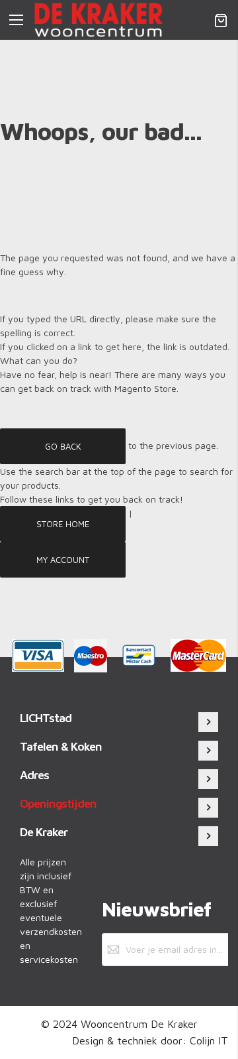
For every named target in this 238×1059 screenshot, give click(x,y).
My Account (62, 559)
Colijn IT (209, 1040)
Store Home (62, 523)
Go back (63, 445)
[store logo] (98, 20)
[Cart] (221, 20)
